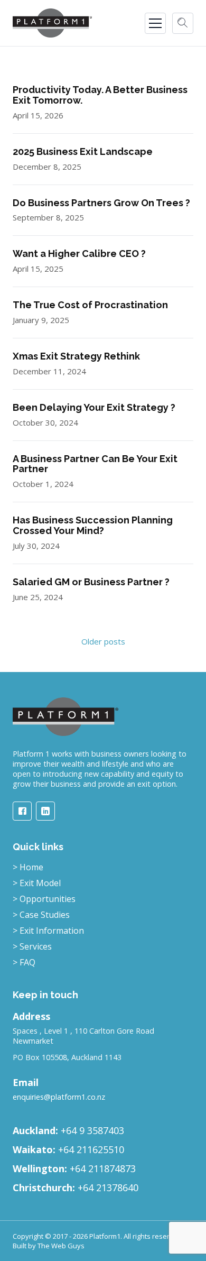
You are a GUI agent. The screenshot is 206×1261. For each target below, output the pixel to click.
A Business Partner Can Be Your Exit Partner (95, 464)
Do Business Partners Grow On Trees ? (101, 202)
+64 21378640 (108, 1187)
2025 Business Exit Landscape (83, 151)
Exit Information (48, 930)
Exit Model (37, 883)
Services (32, 946)
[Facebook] (22, 811)
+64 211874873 (103, 1168)
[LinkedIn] (45, 811)
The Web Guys (61, 1245)
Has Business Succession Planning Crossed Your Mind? (93, 525)
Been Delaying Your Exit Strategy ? (94, 407)
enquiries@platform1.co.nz (59, 1097)
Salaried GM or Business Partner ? (91, 581)
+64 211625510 (91, 1149)
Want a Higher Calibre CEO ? (79, 253)
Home (28, 867)
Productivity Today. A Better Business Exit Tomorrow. (100, 95)
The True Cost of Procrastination (90, 304)
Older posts (103, 641)
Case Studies (41, 915)
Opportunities (44, 899)
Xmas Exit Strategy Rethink (76, 356)
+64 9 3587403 (92, 1130)
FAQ (24, 962)
